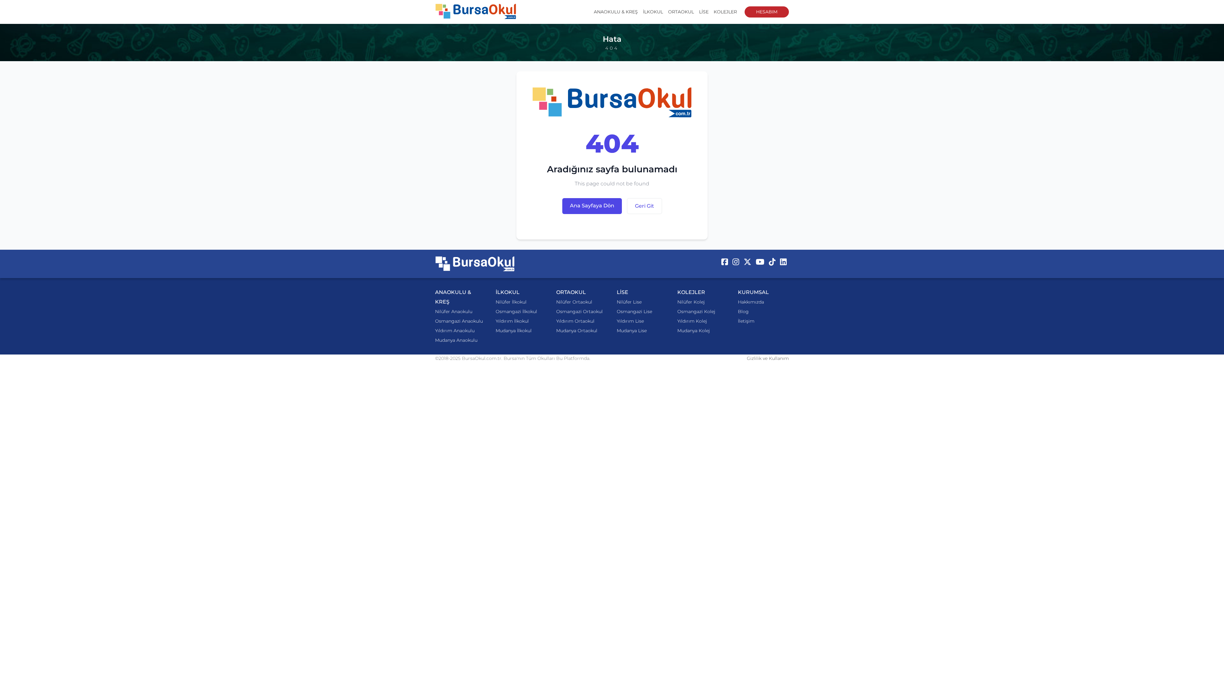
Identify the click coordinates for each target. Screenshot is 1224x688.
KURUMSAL (753, 292)
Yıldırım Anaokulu (455, 330)
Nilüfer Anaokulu (453, 311)
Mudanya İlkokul (514, 330)
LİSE (704, 12)
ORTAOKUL (681, 12)
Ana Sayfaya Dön (592, 206)
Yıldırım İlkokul (512, 321)
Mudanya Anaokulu (456, 340)
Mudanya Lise (632, 330)
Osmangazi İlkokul (516, 311)
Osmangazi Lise (634, 311)
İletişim (746, 321)
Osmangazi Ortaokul (579, 311)
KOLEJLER (725, 12)
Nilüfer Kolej (691, 302)
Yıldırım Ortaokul (575, 321)
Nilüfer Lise (629, 302)
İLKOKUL (653, 12)
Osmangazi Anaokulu (459, 321)
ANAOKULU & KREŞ (616, 12)
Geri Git (644, 206)
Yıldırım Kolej (692, 321)
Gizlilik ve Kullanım (768, 358)
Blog (743, 311)
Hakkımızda (751, 302)
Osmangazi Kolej (696, 311)
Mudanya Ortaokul (576, 330)
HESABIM (766, 12)
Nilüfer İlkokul (511, 302)
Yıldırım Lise (630, 321)
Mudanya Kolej (693, 330)
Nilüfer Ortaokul (574, 302)
